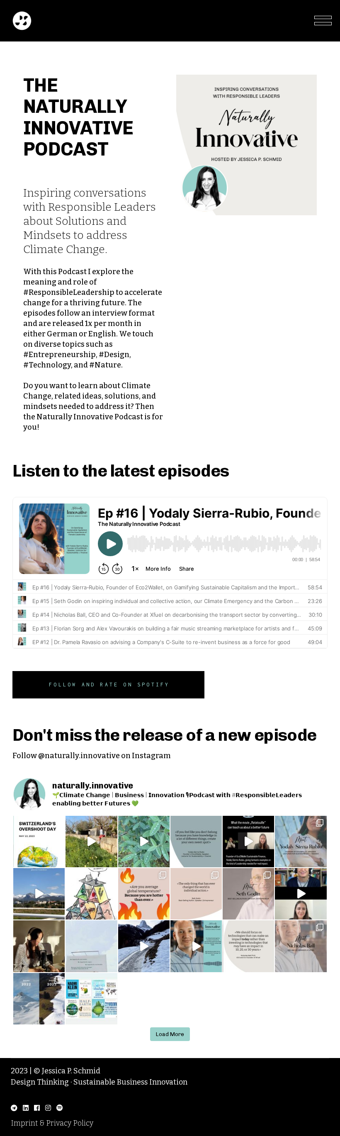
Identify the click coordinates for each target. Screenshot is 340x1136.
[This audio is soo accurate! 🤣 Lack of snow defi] (144, 946)
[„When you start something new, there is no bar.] (196, 841)
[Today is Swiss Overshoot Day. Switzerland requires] (39, 841)
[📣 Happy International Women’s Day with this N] (300, 841)
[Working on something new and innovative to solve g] (248, 946)
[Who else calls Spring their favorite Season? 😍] (91, 841)
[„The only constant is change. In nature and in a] (144, 841)
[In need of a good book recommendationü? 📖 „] (91, 998)
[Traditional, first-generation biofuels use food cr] (196, 946)
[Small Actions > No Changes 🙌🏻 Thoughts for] (91, 946)
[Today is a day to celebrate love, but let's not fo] (144, 894)
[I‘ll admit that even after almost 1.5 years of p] (39, 946)
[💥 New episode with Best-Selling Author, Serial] (248, 894)
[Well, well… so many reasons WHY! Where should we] (91, 894)
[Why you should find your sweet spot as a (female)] (248, 841)
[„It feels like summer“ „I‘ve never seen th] (39, 998)
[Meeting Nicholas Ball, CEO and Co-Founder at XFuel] (300, 946)
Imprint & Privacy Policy (52, 1123)
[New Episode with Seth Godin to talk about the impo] (300, 894)
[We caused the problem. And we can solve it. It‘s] (196, 894)
